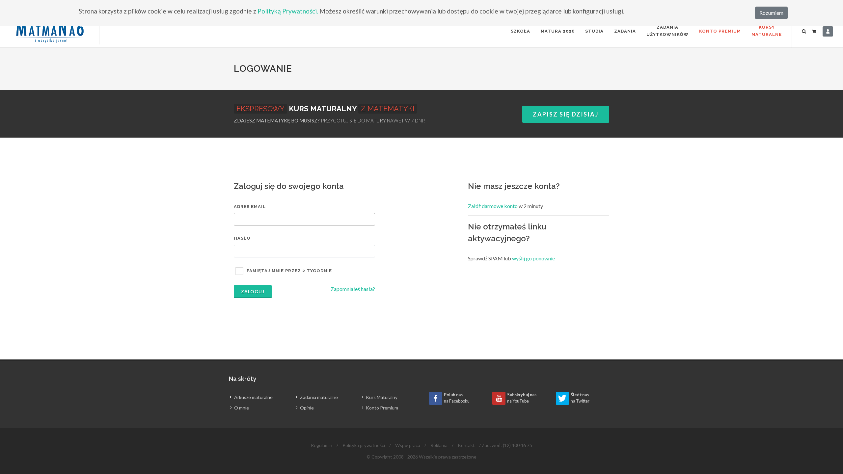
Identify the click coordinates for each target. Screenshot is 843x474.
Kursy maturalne (766, 31)
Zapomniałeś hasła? (353, 289)
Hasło (242, 238)
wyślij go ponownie (533, 258)
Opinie (307, 407)
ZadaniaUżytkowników (667, 31)
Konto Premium (720, 31)
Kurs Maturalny (381, 397)
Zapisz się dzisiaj (566, 114)
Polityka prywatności (363, 445)
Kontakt (466, 445)
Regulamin (321, 445)
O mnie (241, 407)
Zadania (625, 31)
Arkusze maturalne (253, 397)
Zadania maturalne (319, 397)
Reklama (439, 445)
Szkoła (520, 31)
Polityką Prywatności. (288, 11)
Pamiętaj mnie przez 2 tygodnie (289, 270)
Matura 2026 (558, 31)
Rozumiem (771, 13)
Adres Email (250, 206)
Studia (594, 31)
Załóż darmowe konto (493, 206)
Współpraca (407, 445)
